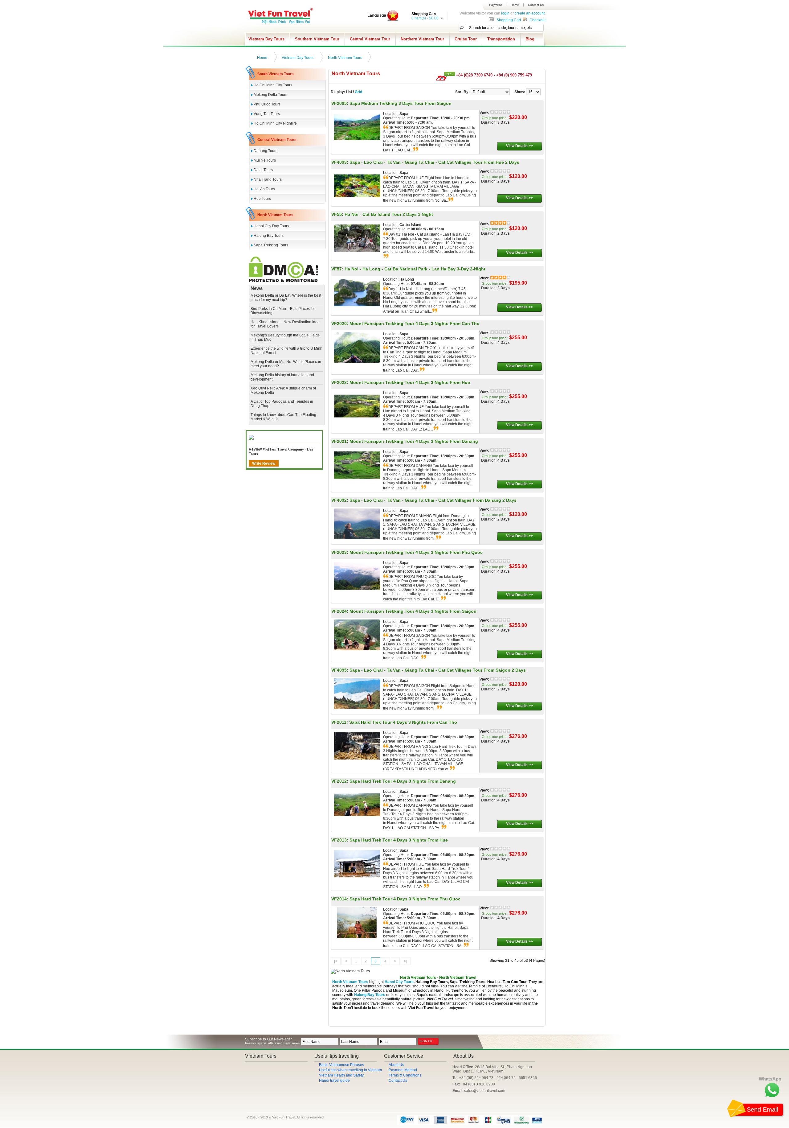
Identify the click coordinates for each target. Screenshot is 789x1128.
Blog (529, 39)
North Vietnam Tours (345, 58)
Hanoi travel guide (334, 1080)
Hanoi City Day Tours (271, 226)
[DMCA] (283, 281)
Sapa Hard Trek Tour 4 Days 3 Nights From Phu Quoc (405, 898)
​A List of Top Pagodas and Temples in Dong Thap (282, 403)
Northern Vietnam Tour (422, 39)
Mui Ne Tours (265, 160)
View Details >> (519, 146)
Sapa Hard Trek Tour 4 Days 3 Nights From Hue (399, 840)
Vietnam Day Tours (266, 39)
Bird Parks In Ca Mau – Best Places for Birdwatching (283, 311)
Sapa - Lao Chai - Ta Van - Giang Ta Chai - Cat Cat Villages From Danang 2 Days (433, 500)
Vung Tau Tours (267, 114)
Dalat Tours (263, 170)
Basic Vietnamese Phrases (341, 1065)
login (505, 13)
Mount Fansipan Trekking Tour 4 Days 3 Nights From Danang (414, 441)
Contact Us (536, 4)
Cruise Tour (466, 39)
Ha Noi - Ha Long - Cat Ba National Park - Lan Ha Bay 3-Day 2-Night (415, 268)
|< (335, 961)
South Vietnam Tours (275, 74)
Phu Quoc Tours (267, 104)
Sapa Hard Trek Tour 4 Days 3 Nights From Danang (403, 781)
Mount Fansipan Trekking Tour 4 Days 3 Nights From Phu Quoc (416, 552)
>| (405, 961)
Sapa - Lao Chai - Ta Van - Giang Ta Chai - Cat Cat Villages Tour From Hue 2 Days (434, 162)
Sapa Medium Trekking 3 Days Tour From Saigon (401, 103)
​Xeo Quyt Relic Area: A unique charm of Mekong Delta (283, 390)
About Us (396, 1065)
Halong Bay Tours (269, 235)
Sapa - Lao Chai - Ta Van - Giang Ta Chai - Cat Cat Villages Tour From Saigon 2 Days (438, 670)
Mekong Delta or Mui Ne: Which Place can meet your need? (286, 364)
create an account (530, 13)
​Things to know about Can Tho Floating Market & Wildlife (283, 417)
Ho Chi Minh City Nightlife (275, 123)
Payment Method (403, 1070)
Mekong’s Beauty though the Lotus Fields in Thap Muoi (285, 337)
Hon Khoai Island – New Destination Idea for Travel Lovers (285, 324)
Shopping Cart (508, 20)
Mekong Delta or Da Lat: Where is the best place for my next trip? (286, 297)
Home (515, 4)
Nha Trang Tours (268, 179)
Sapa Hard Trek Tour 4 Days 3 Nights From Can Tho (403, 722)
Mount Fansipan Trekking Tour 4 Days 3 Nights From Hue (410, 382)
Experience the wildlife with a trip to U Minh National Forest (286, 350)
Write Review (263, 463)
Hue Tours (262, 198)
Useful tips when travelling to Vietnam (350, 1070)
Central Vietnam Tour (370, 39)
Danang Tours (265, 151)
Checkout (537, 20)
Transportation (501, 39)
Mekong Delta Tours (270, 95)
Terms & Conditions (405, 1075)
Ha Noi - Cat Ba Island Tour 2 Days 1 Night (389, 214)
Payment (495, 4)
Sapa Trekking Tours (271, 245)
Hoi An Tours (264, 189)
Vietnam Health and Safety (341, 1075)
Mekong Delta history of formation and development (282, 377)
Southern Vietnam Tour (317, 39)
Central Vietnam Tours (276, 140)
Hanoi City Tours (399, 982)
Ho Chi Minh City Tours (273, 85)
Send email (762, 1109)
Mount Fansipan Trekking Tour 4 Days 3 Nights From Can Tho (415, 323)
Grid (358, 92)
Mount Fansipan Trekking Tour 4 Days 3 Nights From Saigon (413, 611)
